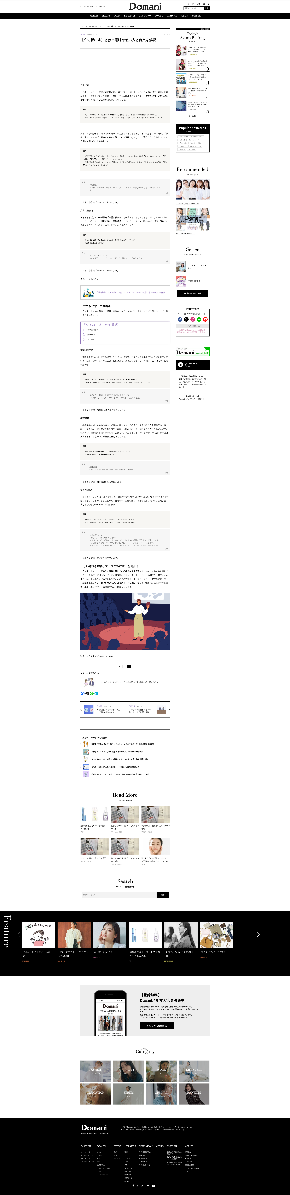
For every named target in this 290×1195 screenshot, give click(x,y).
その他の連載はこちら (193, 293)
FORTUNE (172, 16)
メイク (99, 1152)
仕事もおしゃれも (197, 136)
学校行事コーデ (144, 1155)
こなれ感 (182, 140)
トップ (82, 26)
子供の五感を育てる (145, 1152)
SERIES (184, 16)
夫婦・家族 (127, 1171)
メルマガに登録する (157, 1025)
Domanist (182, 149)
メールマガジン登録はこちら (193, 326)
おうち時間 (192, 149)
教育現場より (143, 1158)
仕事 (91, 26)
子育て (126, 1165)
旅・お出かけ (128, 1168)
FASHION (93, 16)
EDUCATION (145, 16)
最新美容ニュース (102, 1165)
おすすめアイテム (86, 1158)
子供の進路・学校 (144, 1165)
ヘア (98, 1158)
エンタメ (127, 1158)
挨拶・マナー (98, 26)
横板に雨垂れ (92, 330)
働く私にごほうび (196, 143)
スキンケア (100, 1155)
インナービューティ (103, 1175)
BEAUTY (106, 16)
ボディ (99, 1162)
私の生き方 (127, 1175)
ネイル (99, 1171)
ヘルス (126, 1162)
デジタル (117, 1158)
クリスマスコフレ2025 (104, 1168)
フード (126, 1155)
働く (87, 26)
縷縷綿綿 (91, 335)
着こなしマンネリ (193, 140)
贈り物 (126, 1181)
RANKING (196, 16)
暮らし (126, 1152)
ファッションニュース (87, 1162)
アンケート (191, 363)
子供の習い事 (143, 1162)
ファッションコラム (87, 1155)
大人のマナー (183, 146)
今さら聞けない (184, 136)
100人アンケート (129, 1178)
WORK (117, 16)
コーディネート (85, 1152)
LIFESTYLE (129, 16)
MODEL (159, 16)
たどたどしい (92, 339)
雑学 (115, 1152)
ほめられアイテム (196, 146)
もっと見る (193, 116)
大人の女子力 (183, 143)
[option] (38, 942)
